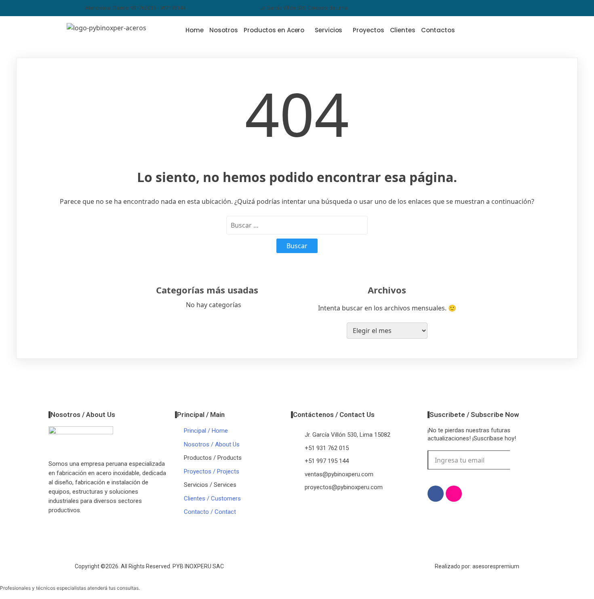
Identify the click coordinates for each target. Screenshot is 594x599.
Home (194, 30)
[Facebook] (424, 8)
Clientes (402, 30)
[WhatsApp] (459, 8)
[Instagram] (442, 8)
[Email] (477, 8)
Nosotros (223, 30)
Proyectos (368, 30)
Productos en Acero (274, 30)
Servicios (328, 30)
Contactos (438, 30)
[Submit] (522, 459)
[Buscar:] (297, 225)
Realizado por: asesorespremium (477, 566)
